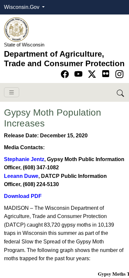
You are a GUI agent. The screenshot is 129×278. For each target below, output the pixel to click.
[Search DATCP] (121, 92)
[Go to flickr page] (106, 73)
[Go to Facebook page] (66, 74)
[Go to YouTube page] (79, 74)
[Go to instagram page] (119, 74)
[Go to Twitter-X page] (93, 74)
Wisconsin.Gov (22, 7)
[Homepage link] (16, 29)
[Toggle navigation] (11, 92)
